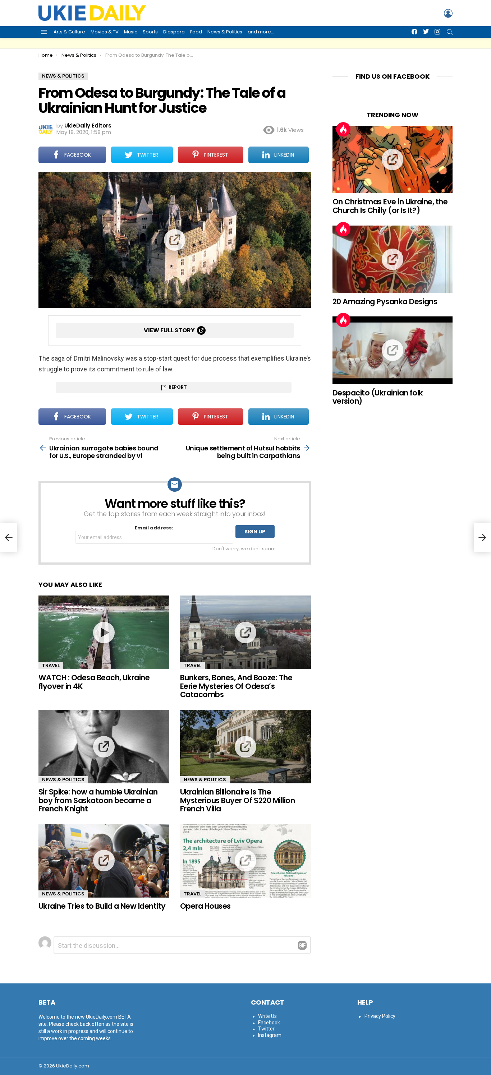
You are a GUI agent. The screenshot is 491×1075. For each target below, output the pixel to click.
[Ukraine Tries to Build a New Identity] (103, 861)
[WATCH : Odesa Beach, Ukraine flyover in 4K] (103, 632)
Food (196, 31)
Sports (150, 31)
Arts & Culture (69, 31)
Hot (343, 129)
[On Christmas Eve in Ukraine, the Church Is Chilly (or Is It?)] (392, 159)
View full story (169, 330)
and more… (261, 31)
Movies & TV (105, 31)
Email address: (154, 528)
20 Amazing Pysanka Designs (384, 301)
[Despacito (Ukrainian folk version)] (392, 350)
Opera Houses (205, 906)
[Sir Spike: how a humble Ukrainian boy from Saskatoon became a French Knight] (103, 746)
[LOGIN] (448, 13)
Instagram (269, 1035)
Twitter (266, 1029)
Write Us (267, 1016)
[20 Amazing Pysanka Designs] (392, 259)
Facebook (269, 1022)
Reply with (302, 945)
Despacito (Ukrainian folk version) (377, 397)
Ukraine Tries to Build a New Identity (102, 906)
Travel (51, 665)
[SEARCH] (450, 32)
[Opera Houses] (245, 861)
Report (178, 387)
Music (130, 31)
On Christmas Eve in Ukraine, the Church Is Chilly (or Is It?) (390, 206)
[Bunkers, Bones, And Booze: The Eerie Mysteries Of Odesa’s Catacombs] (245, 632)
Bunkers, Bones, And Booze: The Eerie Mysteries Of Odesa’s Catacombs (236, 686)
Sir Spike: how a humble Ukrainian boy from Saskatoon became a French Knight (98, 800)
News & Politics (224, 31)
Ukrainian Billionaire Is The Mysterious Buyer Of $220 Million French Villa (237, 800)
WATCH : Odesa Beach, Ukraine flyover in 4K (94, 681)
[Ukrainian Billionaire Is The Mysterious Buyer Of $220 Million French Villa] (245, 746)
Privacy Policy (379, 1016)
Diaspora (174, 31)
